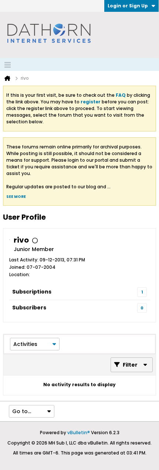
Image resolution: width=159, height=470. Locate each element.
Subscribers (29, 307)
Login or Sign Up (128, 6)
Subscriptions (31, 291)
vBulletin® (78, 432)
